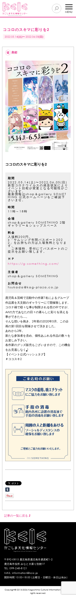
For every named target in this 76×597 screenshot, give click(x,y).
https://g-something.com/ (33, 264)
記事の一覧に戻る (16, 516)
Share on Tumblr (7, 489)
